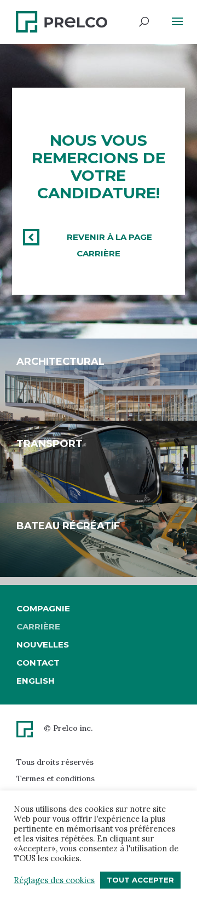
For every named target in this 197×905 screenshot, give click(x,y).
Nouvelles (42, 644)
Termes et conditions (55, 778)
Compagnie (43, 608)
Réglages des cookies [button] (54, 880)
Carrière (38, 626)
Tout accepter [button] (140, 879)
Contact (38, 662)
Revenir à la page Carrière (109, 245)
